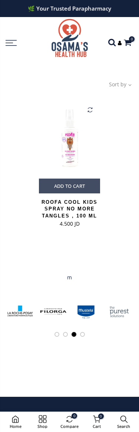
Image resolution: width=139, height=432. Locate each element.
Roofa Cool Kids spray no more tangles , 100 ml (69, 209)
